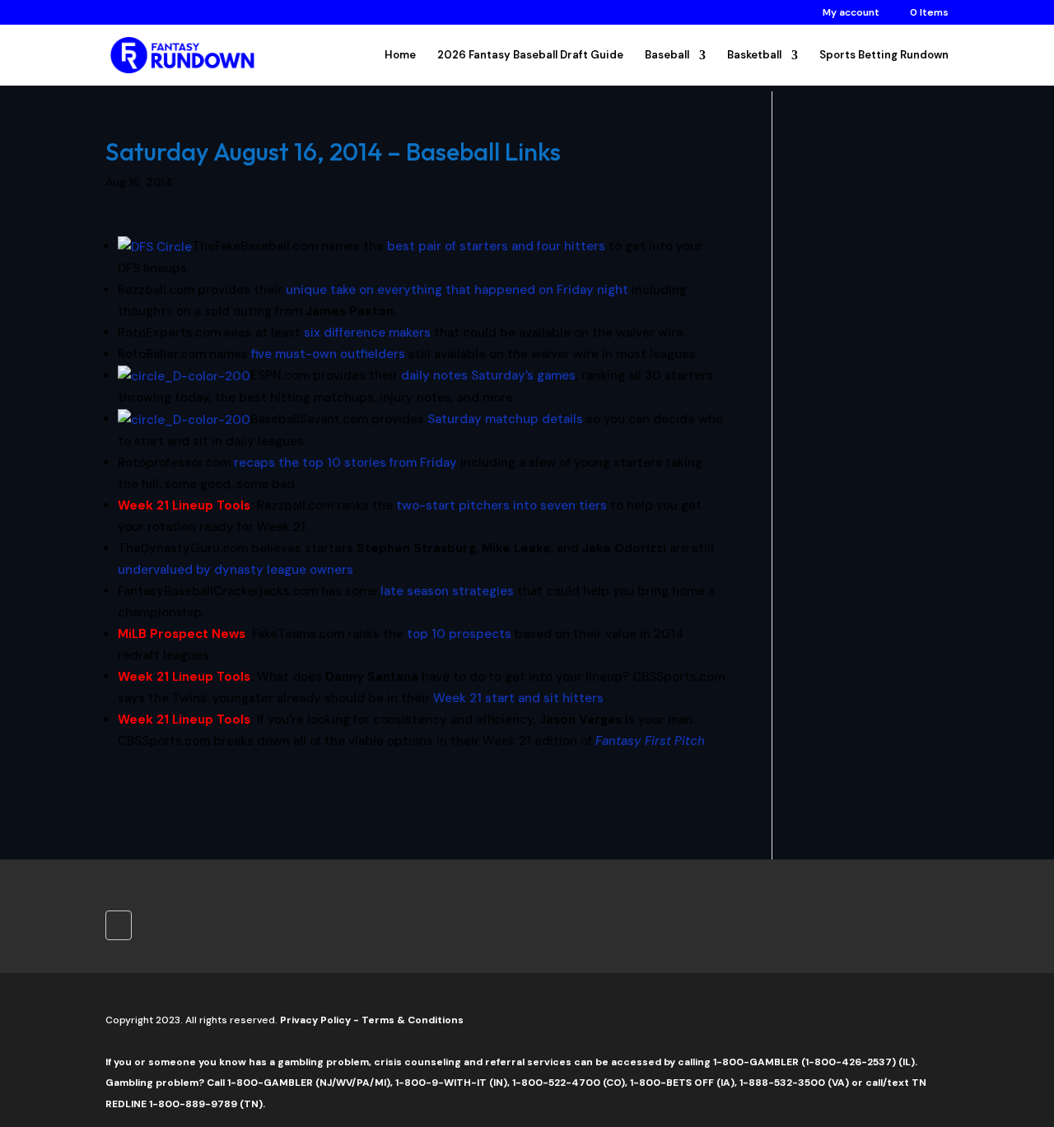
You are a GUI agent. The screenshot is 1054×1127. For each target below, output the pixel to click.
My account (851, 13)
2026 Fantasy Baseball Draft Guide (530, 55)
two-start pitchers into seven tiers (501, 505)
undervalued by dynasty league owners (235, 569)
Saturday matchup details (505, 419)
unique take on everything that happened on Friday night (457, 290)
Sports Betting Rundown (884, 55)
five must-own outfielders (328, 354)
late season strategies (447, 591)
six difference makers (367, 332)
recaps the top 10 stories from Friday (345, 462)
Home (400, 55)
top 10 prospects (459, 634)
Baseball (667, 55)
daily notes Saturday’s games (488, 375)
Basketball (754, 55)
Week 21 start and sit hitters (518, 698)
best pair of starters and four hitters (496, 246)
